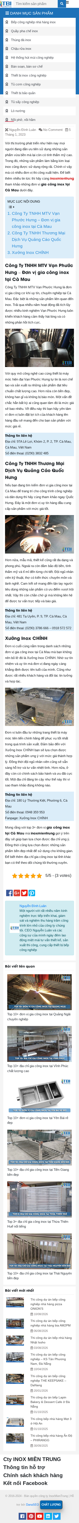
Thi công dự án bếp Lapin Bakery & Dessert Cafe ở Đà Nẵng (50, 1402)
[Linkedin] (48, 1516)
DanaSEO (32, 1504)
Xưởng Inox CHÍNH (30, 252)
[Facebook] (22, 1516)
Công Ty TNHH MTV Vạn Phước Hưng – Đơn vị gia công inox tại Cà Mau (36, 220)
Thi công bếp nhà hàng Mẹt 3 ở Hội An (51, 1421)
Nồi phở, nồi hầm (23, 120)
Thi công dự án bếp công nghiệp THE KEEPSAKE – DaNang (48, 1380)
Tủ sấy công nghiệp (24, 102)
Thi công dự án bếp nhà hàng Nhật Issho (51, 1340)
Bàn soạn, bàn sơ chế (26, 66)
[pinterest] (31, 1516)
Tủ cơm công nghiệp (25, 84)
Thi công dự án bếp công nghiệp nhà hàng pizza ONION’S (48, 1304)
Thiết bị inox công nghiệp (28, 75)
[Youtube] (39, 1516)
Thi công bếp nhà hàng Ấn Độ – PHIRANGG (51, 1438)
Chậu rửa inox (20, 48)
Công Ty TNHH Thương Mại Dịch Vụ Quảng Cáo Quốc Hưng (38, 239)
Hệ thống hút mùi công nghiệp (32, 57)
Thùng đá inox (20, 40)
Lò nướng (17, 111)
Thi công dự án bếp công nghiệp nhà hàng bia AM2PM (51, 1323)
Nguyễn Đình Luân (33, 906)
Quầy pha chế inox (24, 31)
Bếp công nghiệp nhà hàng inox (33, 22)
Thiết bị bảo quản (22, 93)
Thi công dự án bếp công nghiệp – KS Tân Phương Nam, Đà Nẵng (48, 1359)
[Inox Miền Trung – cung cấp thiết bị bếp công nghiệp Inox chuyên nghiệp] (5, 3)
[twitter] (57, 1516)
